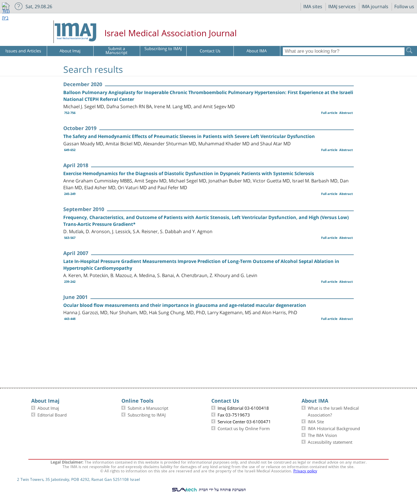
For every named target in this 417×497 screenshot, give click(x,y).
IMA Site (316, 421)
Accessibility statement (330, 441)
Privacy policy (305, 470)
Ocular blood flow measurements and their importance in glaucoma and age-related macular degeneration (184, 305)
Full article (329, 113)
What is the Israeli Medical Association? (333, 411)
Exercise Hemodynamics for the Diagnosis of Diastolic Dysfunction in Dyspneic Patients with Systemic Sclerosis (188, 173)
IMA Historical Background (334, 427)
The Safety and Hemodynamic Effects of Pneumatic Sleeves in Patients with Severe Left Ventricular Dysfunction (189, 136)
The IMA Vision (322, 434)
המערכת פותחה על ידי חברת (222, 489)
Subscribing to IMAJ (147, 414)
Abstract (346, 113)
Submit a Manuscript (148, 407)
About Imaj (48, 407)
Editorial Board (52, 414)
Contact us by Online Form (244, 427)
